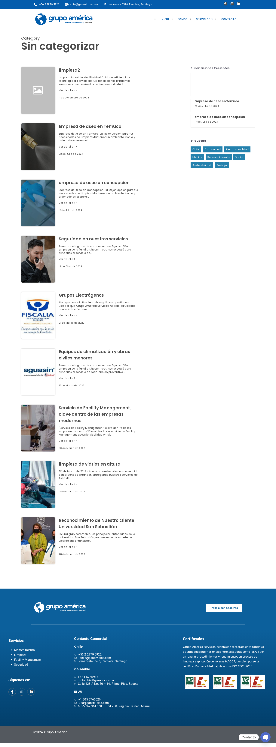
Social (239, 157)
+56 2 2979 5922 (90, 654)
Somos (183, 19)
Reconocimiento (218, 157)
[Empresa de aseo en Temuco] (38, 146)
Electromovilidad (237, 149)
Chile (195, 149)
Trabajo (221, 165)
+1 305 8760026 (89, 699)
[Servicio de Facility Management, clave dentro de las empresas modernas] (38, 428)
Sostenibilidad (201, 165)
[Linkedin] (238, 4)
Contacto (229, 19)
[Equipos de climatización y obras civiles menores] (38, 372)
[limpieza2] (99, 90)
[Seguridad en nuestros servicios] (38, 259)
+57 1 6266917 (88, 677)
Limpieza (20, 655)
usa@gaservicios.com (94, 703)
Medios (197, 157)
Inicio (165, 19)
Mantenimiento (24, 650)
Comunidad (213, 149)
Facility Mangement (27, 660)
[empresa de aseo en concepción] (38, 203)
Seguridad (21, 664)
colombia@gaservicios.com (97, 680)
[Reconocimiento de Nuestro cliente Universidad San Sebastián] (38, 540)
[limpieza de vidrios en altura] (38, 484)
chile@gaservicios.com (95, 658)
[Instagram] (231, 4)
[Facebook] (225, 4)
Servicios (203, 19)
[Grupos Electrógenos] (38, 315)
